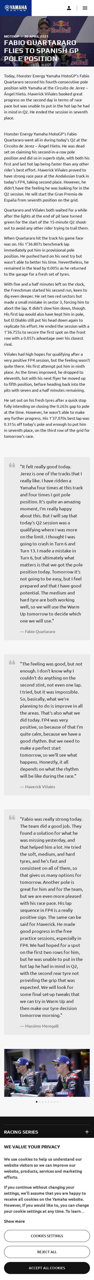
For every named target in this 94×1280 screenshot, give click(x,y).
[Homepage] (16, 8)
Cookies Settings (47, 1235)
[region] (47, 1209)
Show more (14, 1221)
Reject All (47, 1251)
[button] (85, 8)
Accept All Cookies (47, 1267)
